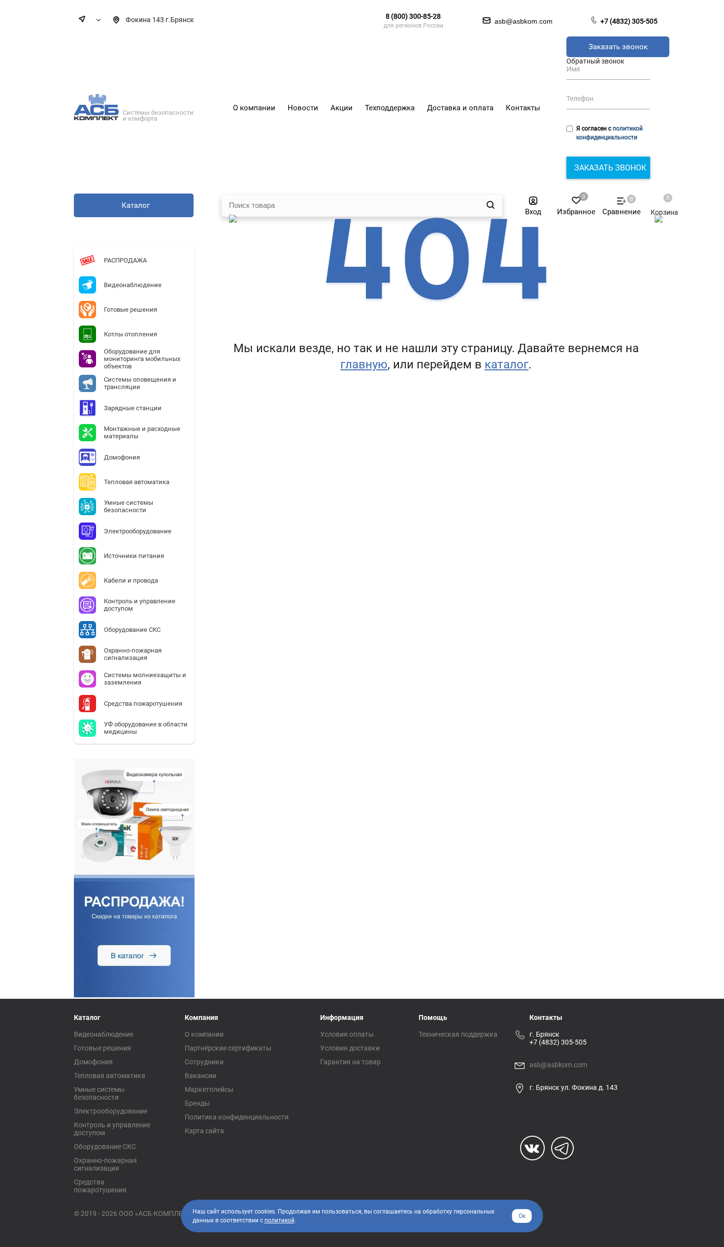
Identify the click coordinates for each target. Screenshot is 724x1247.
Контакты (545, 1017)
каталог (506, 364)
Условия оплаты (347, 1034)
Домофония (93, 1062)
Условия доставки (350, 1048)
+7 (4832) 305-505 (629, 21)
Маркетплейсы (209, 1089)
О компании (204, 1034)
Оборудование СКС (105, 1146)
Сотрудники (204, 1062)
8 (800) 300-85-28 (413, 16)
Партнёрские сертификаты (228, 1048)
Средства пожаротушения (100, 1186)
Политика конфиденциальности (237, 1117)
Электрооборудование (110, 1111)
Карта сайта (204, 1131)
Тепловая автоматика (109, 1076)
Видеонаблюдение (103, 1034)
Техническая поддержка (458, 1034)
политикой (279, 1220)
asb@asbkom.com (558, 1065)
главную (364, 364)
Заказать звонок (618, 46)
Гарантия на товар (350, 1062)
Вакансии (200, 1076)
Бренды (197, 1103)
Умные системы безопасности (99, 1093)
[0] (659, 202)
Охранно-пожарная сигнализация (105, 1164)
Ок (522, 1216)
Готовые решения (102, 1048)
